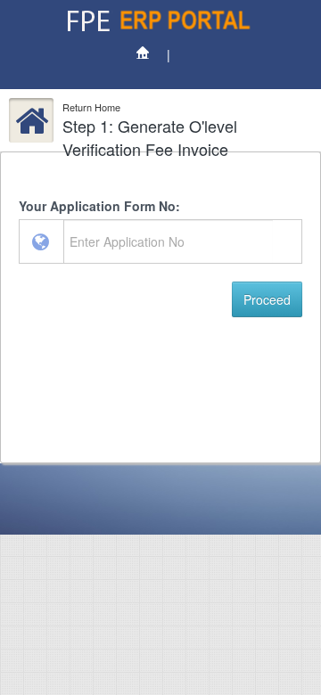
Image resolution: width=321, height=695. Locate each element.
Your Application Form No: (99, 206)
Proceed (267, 299)
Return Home (91, 107)
